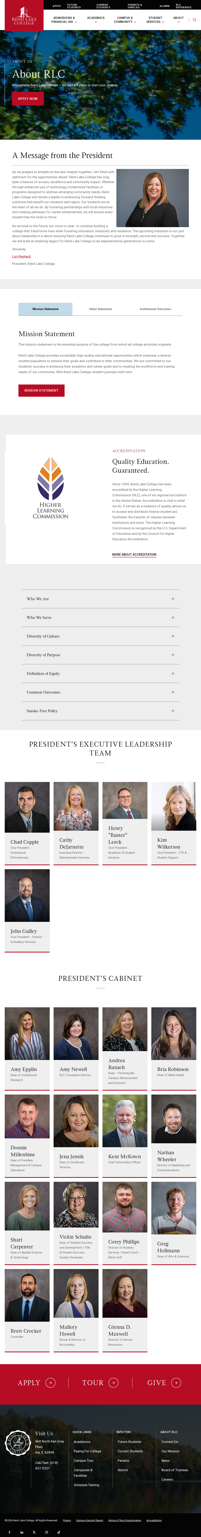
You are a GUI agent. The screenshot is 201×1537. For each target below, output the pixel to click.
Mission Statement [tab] (45, 309)
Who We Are (38, 599)
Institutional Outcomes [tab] (155, 309)
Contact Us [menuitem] (170, 1442)
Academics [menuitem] (82, 1442)
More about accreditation (134, 554)
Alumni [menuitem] (123, 1470)
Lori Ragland (21, 256)
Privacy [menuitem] (67, 1520)
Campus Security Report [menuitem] (89, 1520)
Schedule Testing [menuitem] (86, 1485)
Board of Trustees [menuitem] (175, 1470)
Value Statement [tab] (100, 309)
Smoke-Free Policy (42, 711)
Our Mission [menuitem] (170, 1451)
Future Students (74, 6)
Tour (93, 1382)
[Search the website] (194, 20)
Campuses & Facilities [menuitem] (83, 1472)
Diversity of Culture (43, 636)
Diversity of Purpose (43, 655)
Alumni (165, 6)
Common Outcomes (43, 692)
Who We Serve (39, 617)
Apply (57, 6)
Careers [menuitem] (167, 1479)
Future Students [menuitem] (129, 1442)
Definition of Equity (43, 673)
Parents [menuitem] (123, 1461)
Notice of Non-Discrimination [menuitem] (124, 1520)
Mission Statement (41, 390)
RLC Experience (184, 6)
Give (156, 1382)
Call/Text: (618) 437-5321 (46, 1465)
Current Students (103, 6)
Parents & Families (135, 6)
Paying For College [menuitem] (87, 1451)
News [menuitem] (166, 1461)
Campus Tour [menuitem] (83, 1461)
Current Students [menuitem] (130, 1451)
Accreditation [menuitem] (154, 1520)
